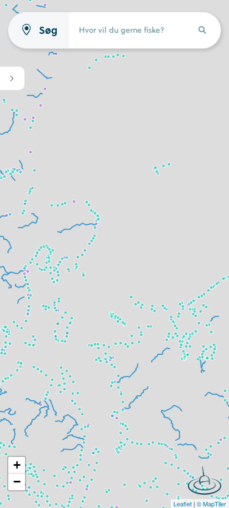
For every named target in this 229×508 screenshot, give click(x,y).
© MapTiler (211, 503)
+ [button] (17, 465)
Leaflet (182, 503)
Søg (48, 30)
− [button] (17, 482)
